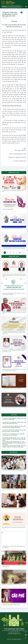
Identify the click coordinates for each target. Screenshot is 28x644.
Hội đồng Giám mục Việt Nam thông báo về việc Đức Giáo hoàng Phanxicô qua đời (13, 370)
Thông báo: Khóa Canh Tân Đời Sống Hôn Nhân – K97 (13, 191)
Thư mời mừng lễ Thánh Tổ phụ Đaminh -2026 (12, 228)
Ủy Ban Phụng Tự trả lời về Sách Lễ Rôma (11, 388)
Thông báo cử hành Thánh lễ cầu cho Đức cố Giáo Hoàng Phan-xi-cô (13, 351)
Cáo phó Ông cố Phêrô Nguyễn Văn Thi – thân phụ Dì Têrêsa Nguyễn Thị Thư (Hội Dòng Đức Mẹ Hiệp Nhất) (14, 443)
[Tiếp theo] (23, 252)
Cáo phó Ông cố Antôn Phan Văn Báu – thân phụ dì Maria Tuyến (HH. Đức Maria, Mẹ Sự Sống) (14, 446)
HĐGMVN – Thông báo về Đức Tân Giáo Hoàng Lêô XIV (13, 313)
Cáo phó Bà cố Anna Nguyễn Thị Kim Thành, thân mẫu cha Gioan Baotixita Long (14, 423)
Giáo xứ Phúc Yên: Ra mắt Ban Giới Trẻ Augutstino (13, 470)
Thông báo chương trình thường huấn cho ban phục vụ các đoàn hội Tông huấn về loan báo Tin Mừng (13, 248)
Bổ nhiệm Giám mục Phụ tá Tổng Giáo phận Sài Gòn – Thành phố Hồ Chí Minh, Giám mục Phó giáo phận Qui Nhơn (14, 275)
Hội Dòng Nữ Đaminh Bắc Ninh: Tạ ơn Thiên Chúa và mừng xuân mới (13, 566)
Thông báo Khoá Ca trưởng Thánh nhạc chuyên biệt (13, 407)
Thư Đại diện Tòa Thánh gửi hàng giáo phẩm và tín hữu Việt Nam (13, 547)
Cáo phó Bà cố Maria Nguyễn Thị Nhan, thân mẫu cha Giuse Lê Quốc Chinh (14, 419)
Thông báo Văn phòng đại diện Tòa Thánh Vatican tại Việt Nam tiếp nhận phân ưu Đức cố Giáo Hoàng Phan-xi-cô (13, 332)
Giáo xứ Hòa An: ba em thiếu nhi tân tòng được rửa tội (13, 490)
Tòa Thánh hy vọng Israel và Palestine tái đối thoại (13, 508)
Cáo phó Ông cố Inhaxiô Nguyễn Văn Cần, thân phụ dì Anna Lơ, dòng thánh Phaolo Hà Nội (13, 604)
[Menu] (26, 6)
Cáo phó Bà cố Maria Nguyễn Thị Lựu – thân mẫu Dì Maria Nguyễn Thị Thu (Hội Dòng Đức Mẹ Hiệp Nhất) (14, 439)
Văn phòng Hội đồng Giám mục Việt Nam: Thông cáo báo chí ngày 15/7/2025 (14, 294)
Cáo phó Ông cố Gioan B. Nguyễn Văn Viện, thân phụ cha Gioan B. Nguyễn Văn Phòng (14, 427)
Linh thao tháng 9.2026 (7, 209)
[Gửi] (22, 6)
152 (20, 252)
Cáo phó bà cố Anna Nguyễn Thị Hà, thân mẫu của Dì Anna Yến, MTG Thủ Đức (13, 434)
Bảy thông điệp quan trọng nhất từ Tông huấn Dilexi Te (13, 528)
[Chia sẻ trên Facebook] (22, 12)
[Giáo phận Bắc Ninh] (8, 2)
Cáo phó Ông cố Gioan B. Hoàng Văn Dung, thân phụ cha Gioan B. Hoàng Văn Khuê (14, 430)
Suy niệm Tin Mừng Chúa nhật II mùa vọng (11, 584)
